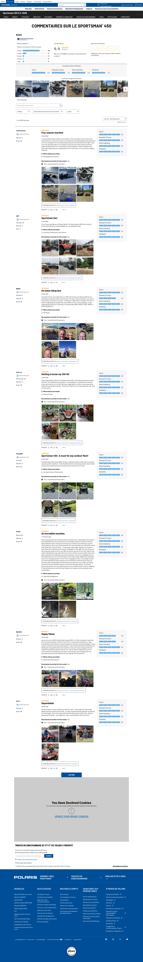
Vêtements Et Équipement (74, 9)
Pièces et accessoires (54, 9)
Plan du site (30, 939)
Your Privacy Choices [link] (53, 939)
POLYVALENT (25, 17)
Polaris (3, 1)
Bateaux (29, 1)
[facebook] (106, 939)
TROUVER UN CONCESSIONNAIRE (85, 17)
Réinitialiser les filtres (120, 866)
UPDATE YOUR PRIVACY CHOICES (71, 816)
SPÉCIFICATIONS (112, 17)
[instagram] (113, 939)
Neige (17, 1)
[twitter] (120, 939)
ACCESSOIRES (48, 17)
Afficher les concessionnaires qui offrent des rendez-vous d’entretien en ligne (43, 866)
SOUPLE (6, 17)
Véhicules (28, 9)
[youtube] (127, 939)
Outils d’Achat (39, 9)
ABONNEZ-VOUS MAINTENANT (47, 877)
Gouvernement (47, 1)
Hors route (10, 1)
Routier (23, 1)
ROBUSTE (15, 17)
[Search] (84, 5)
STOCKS (101, 17)
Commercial (37, 1)
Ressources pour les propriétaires (107, 9)
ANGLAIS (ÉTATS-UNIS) (115, 876)
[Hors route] (10, 5)
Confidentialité (40, 939)
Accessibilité (77, 939)
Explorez (89, 9)
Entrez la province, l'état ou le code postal (31, 852)
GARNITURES (36, 17)
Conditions (68, 939)
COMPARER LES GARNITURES (64, 17)
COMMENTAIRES (125, 17)
